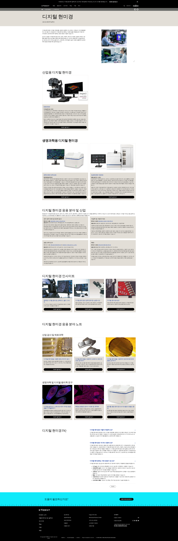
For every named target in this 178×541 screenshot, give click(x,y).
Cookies (78, 537)
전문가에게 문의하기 (126, 499)
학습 (71, 5)
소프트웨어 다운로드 (93, 523)
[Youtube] (138, 521)
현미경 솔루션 (48, 9)
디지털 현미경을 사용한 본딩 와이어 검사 (56, 359)
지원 (75, 5)
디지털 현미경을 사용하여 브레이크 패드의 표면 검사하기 (88, 360)
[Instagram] (133, 521)
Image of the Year (93, 514)
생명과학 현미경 (67, 517)
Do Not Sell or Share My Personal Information (106, 537)
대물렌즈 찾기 (67, 526)
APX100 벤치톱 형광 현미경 (104, 245)
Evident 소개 (42, 515)
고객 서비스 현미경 (93, 520)
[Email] (138, 518)
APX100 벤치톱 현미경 (56, 245)
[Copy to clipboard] (135, 9)
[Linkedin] (136, 521)
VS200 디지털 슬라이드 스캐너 (70, 245)
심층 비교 (97, 300)
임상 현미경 (66, 514)
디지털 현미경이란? (113, 300)
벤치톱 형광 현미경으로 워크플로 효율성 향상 (120, 407)
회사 (79, 5)
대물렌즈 (66, 523)
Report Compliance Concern (88, 537)
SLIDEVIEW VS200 (97, 175)
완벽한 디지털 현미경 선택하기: (53, 300)
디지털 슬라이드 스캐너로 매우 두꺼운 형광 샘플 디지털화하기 (57, 407)
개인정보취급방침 (70, 537)
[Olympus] (136, 6)
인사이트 (66, 5)
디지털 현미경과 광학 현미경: (84, 300)
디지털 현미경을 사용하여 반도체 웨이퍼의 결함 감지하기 (120, 360)
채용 (40, 530)
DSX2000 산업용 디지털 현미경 (58, 221)
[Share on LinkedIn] (137, 9)
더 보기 (113, 486)
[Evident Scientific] (45, 6)
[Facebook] (134, 521)
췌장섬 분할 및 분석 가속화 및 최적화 (87, 406)
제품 (54, 5)
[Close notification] (137, 1)
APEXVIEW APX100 (50, 175)
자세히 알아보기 (113, 1)
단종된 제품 (91, 526)
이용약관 (63, 537)
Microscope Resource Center (95, 517)
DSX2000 (47, 107)
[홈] (42, 9)
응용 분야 (59, 5)
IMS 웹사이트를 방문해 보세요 (120, 525)
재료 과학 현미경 (67, 520)
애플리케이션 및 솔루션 (46, 518)
